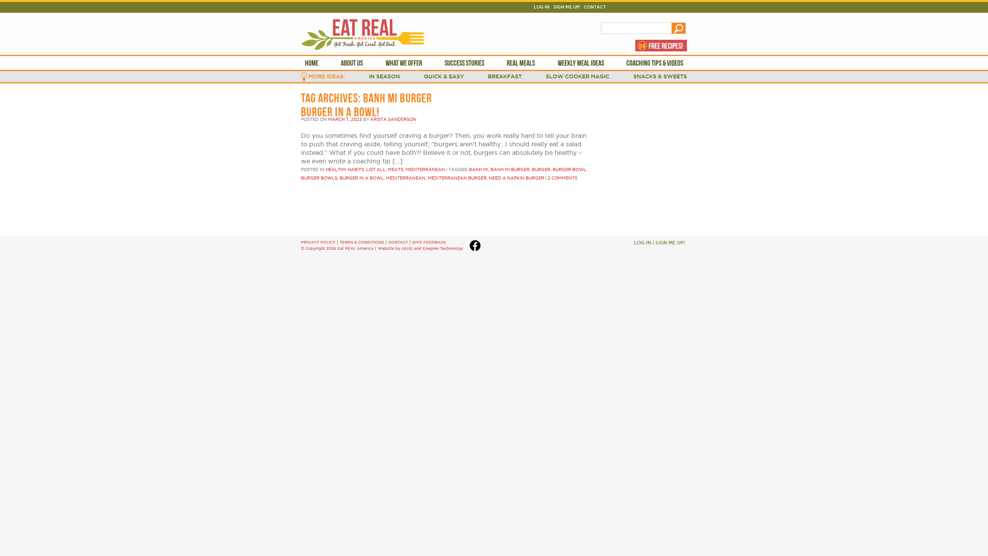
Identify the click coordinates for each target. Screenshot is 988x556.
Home (311, 63)
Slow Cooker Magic (577, 76)
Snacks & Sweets (660, 76)
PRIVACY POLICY (318, 242)
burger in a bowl (362, 178)
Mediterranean (425, 169)
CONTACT (398, 242)
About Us (352, 63)
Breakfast (505, 76)
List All (376, 169)
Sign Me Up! (566, 7)
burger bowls (319, 178)
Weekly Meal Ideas (581, 63)
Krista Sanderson (393, 119)
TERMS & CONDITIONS (362, 242)
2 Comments (562, 178)
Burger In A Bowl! (340, 112)
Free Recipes (661, 45)
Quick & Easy (444, 76)
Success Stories (464, 63)
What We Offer (404, 63)
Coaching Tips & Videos (654, 63)
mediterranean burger (457, 178)
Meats (395, 169)
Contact (595, 7)
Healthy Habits (345, 169)
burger (541, 169)
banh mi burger (510, 169)
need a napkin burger (516, 178)
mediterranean (405, 178)
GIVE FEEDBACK (429, 242)
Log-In (542, 7)
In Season (384, 76)
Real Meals (521, 63)
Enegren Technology (443, 248)
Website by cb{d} (395, 248)
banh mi (478, 169)
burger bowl (569, 169)
